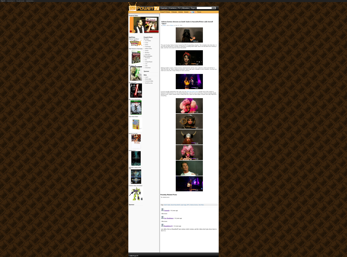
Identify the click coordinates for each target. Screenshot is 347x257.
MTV (188, 204)
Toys (193, 8)
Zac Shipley (148, 40)
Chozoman (148, 67)
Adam (164, 25)
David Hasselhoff (175, 204)
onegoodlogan (148, 61)
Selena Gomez (194, 204)
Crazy (146, 42)
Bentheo (147, 52)
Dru (146, 59)
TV (179, 8)
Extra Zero (147, 54)
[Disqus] (189, 229)
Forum (199, 12)
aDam (146, 44)
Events (186, 12)
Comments (149, 81)
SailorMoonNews (30, 1)
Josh (146, 65)
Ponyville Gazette (20, 1)
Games (163, 8)
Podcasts (174, 12)
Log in (146, 77)
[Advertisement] (189, 17)
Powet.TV (3, 1)
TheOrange (148, 46)
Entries (148, 79)
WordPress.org (148, 83)
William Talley (148, 48)
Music (172, 25)
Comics (172, 8)
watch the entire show (192, 91)
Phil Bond (147, 57)
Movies (185, 8)
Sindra (146, 50)
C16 (146, 63)
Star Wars (201, 204)
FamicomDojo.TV (11, 1)
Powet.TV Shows (165, 12)
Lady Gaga (183, 204)
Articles (180, 12)
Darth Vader (167, 204)
